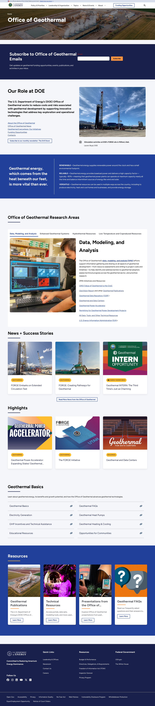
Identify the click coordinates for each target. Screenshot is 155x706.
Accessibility (22, 697)
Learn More (15, 620)
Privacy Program (85, 678)
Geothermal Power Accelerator (92, 305)
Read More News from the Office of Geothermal (77, 399)
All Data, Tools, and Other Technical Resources (98, 315)
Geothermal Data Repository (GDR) (94, 296)
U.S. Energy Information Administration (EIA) (98, 320)
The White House (122, 664)
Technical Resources (53, 603)
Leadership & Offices (50, 659)
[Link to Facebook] (8, 680)
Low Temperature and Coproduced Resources (120, 233)
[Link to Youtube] (21, 680)
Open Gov (10, 697)
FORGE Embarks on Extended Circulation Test (26, 387)
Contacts (12, 135)
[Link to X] (26, 680)
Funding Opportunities (123, 5)
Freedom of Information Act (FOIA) (92, 668)
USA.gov (118, 659)
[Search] (145, 5)
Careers (46, 673)
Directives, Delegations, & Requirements (94, 664)
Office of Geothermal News (19, 126)
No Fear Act (61, 697)
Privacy (33, 697)
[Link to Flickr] (30, 680)
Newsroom (47, 664)
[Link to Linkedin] (17, 680)
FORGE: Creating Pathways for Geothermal (74, 387)
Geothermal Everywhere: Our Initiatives (24, 129)
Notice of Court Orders (41, 701)
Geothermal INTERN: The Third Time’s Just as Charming (122, 387)
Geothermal (17, 380)
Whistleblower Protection (118, 697)
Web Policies (73, 697)
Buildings (111, 455)
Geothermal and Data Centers (91, 301)
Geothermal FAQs (129, 601)
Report (86, 291)
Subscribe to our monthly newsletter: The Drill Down (30, 141)
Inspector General (85, 673)
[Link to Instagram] (12, 680)
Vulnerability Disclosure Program (93, 697)
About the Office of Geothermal (21, 123)
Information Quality (46, 697)
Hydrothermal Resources (84, 233)
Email (80, 54)
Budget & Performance (87, 659)
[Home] (15, 6)
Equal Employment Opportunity (18, 701)
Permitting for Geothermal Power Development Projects (102, 310)
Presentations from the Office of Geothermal (95, 603)
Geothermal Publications (113, 291)
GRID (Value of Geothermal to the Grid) (96, 286)
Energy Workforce (117, 380)
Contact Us (47, 668)
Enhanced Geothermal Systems (54, 233)
